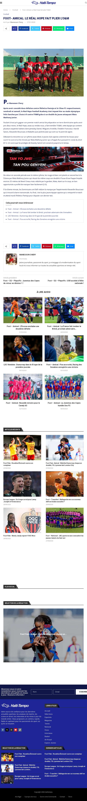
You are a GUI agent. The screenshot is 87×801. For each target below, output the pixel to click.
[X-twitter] (7, 729)
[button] (5, 635)
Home (5, 10)
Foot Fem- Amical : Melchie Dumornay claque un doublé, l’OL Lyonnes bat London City (64, 464)
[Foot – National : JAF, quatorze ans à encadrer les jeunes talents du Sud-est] (65, 520)
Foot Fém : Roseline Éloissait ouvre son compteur (18, 464)
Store (70, 797)
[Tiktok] (20, 729)
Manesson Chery (16, 22)
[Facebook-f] (2, 729)
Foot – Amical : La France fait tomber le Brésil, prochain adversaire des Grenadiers (40, 212)
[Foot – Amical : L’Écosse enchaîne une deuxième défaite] (22, 310)
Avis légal (18, 797)
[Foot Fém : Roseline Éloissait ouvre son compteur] (22, 447)
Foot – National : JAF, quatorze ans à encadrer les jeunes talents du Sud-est (64, 537)
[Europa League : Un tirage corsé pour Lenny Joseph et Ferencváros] (22, 484)
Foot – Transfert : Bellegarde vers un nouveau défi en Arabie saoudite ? (63, 501)
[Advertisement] (43, 39)
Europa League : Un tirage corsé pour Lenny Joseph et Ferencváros (19, 501)
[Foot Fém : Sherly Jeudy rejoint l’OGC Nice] (22, 520)
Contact (62, 797)
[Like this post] (15, 28)
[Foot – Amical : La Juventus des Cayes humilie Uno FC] (64, 387)
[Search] (86, 3)
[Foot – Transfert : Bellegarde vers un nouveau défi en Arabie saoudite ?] (65, 484)
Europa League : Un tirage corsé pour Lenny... (43, 634)
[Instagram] (11, 729)
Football (15, 10)
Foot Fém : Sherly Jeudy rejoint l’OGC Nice (19, 536)
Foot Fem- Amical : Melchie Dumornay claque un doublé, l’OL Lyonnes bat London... (27, 767)
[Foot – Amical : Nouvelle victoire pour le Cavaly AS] (22, 387)
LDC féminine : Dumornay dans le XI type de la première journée (33, 216)
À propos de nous (30, 797)
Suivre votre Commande (48, 797)
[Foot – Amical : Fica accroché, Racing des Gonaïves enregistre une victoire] (64, 348)
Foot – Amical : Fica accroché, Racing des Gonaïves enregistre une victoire (36, 219)
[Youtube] (15, 729)
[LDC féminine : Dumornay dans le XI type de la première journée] (22, 348)
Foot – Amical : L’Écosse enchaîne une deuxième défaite (29, 209)
